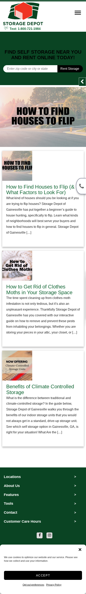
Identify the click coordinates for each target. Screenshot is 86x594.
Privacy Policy (53, 584)
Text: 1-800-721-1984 (24, 28)
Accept (43, 575)
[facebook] (40, 535)
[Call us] (81, 186)
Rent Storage (69, 68)
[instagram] (49, 535)
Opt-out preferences (33, 584)
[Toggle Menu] (78, 14)
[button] (80, 550)
